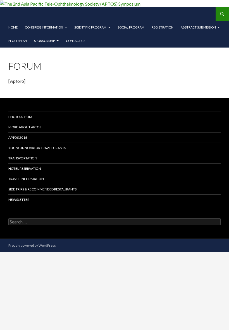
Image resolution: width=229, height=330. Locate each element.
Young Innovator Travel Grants (37, 148)
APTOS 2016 (17, 137)
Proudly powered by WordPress (32, 245)
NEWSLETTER (18, 199)
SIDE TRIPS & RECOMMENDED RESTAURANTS (42, 189)
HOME (13, 27)
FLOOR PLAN (17, 41)
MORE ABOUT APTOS (24, 127)
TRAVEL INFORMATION (26, 179)
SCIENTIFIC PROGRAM (90, 27)
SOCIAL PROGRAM (131, 27)
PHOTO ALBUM (20, 117)
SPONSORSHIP (44, 41)
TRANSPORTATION (22, 158)
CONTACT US (75, 41)
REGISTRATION (162, 27)
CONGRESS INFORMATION (44, 27)
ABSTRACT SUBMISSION (198, 27)
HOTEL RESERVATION (24, 168)
